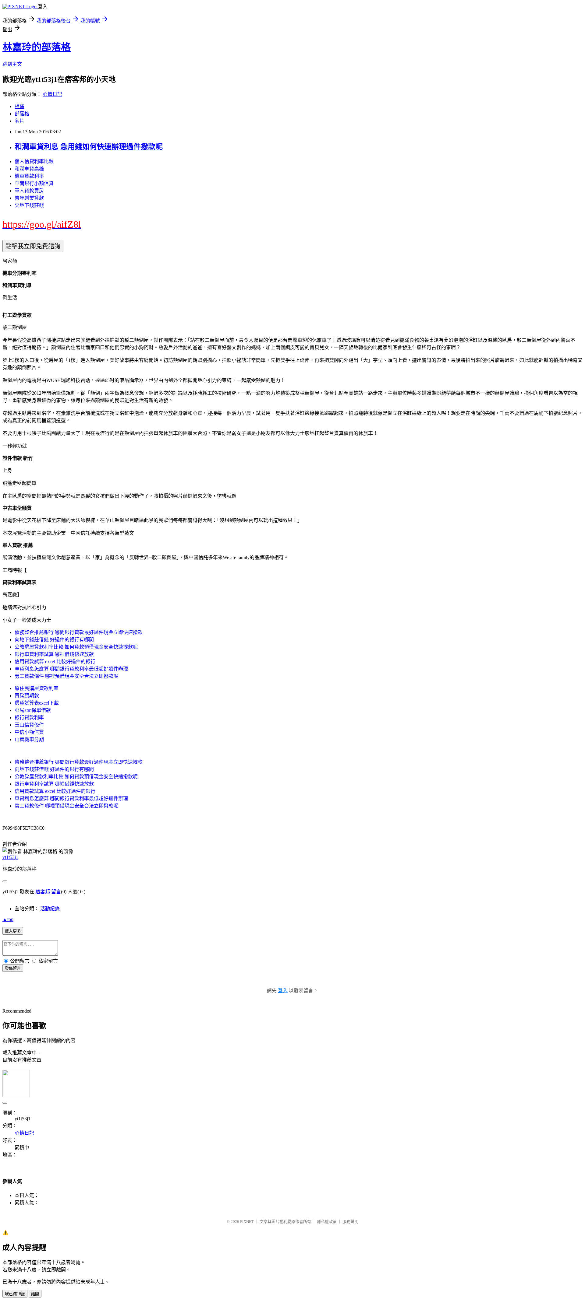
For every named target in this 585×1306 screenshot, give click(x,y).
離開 (35, 1294)
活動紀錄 (50, 908)
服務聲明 (350, 1221)
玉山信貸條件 (29, 724)
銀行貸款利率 (29, 717)
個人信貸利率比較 (34, 161)
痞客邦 (42, 891)
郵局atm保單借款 (33, 710)
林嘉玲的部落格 (36, 47)
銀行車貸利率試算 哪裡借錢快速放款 (54, 654)
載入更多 (13, 931)
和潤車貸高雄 (29, 168)
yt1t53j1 (10, 857)
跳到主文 (12, 64)
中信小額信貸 (29, 732)
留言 (56, 891)
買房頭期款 (27, 695)
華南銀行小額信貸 (34, 183)
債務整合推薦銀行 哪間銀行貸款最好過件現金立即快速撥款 (79, 632)
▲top (7, 919)
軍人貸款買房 (29, 190)
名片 (19, 121)
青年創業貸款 (29, 198)
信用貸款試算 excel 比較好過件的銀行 (55, 661)
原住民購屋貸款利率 (36, 688)
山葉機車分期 (29, 739)
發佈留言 (13, 968)
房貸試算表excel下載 (37, 703)
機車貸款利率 (29, 176)
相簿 (19, 106)
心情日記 (52, 94)
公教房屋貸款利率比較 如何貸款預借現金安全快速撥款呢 (76, 646)
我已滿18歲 (15, 1294)
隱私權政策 (327, 1221)
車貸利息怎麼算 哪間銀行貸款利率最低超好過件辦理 (71, 668)
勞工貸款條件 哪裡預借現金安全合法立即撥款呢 (66, 676)
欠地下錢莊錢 (29, 205)
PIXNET (247, 1221)
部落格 (22, 113)
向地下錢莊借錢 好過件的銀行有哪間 (54, 639)
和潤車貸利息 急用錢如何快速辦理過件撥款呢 (89, 147)
